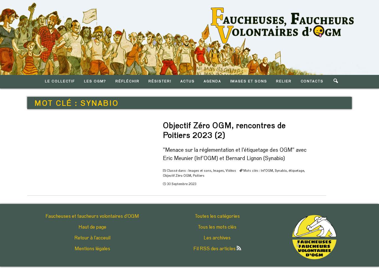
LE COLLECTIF (60, 81)
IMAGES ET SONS (248, 81)
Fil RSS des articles (215, 248)
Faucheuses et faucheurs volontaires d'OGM (92, 216)
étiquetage (296, 170)
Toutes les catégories (217, 216)
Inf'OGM (267, 170)
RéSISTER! (159, 81)
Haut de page (92, 227)
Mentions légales (92, 248)
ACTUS (187, 81)
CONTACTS (312, 81)
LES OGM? (95, 81)
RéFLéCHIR (127, 81)
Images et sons (199, 170)
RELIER (284, 81)
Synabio (281, 170)
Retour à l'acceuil (92, 238)
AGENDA (212, 81)
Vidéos (231, 170)
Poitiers (198, 175)
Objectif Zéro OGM (177, 175)
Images (218, 170)
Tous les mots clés (217, 227)
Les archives (217, 238)
